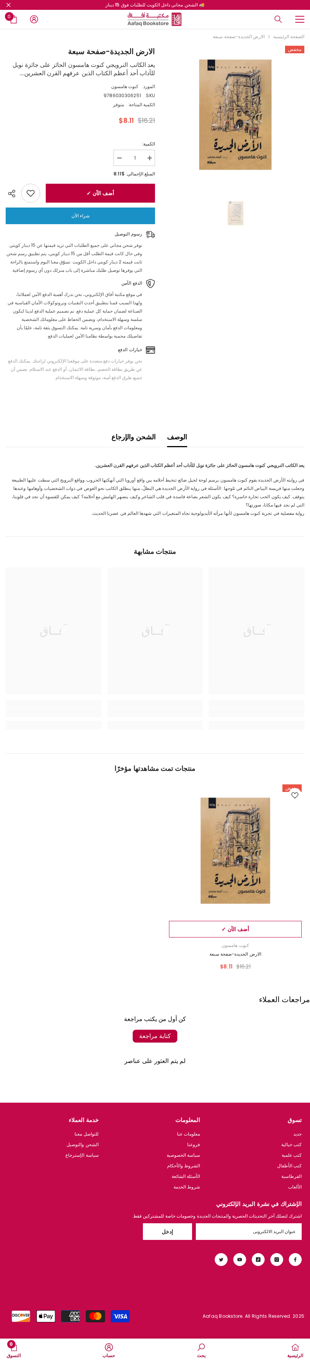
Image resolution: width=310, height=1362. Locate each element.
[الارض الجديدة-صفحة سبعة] (235, 850)
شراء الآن (80, 215)
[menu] (299, 19)
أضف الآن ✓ (100, 193)
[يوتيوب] (239, 1259)
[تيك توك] (258, 1259)
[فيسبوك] (295, 1259)
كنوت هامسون (124, 86)
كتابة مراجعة (155, 1036)
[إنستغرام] (276, 1259)
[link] (256, 713)
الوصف (177, 437)
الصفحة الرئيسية (288, 36)
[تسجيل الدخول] (34, 19)
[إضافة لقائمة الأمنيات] (30, 193)
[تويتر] (221, 1259)
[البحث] (278, 19)
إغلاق (8, 5)
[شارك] (13, 193)
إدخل (167, 1231)
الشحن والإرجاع (133, 437)
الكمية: (148, 144)
